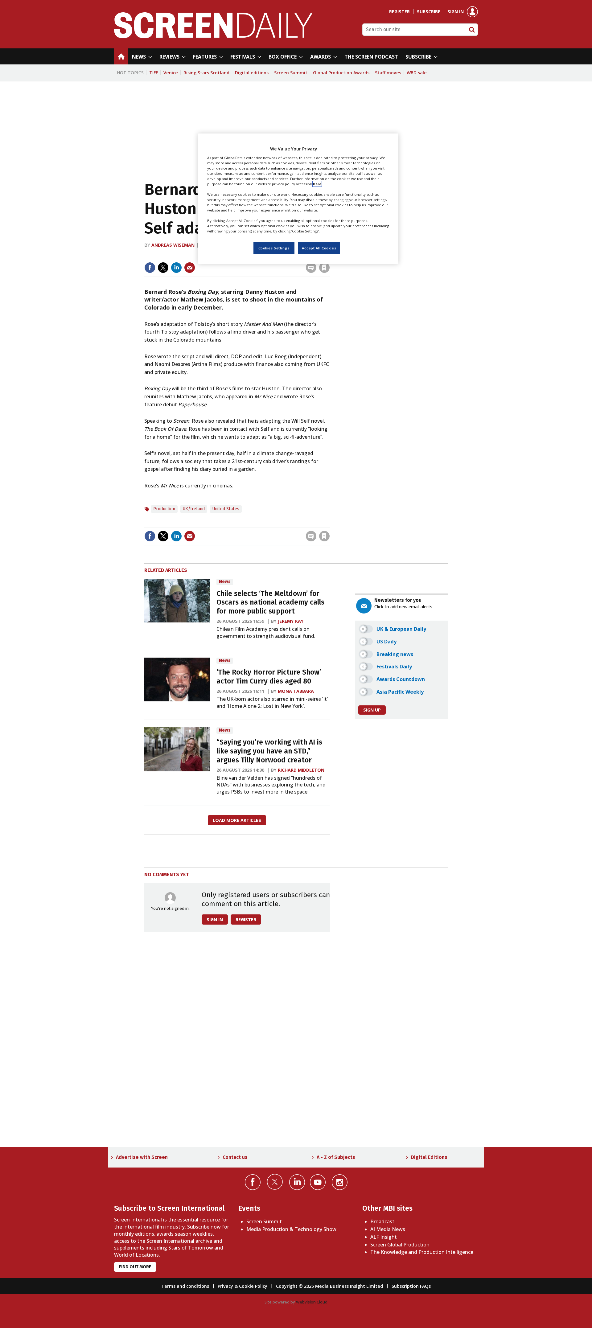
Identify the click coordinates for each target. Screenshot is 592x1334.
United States (225, 508)
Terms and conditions (185, 1286)
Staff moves (388, 73)
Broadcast (382, 1221)
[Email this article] (189, 267)
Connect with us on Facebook (253, 1182)
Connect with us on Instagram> (339, 1182)
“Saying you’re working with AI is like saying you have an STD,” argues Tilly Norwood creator (269, 751)
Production (164, 508)
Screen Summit (290, 73)
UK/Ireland (194, 508)
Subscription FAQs (411, 1286)
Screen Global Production (400, 1244)
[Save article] (324, 267)
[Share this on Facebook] (149, 267)
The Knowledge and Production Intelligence (421, 1252)
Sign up (372, 710)
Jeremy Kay (291, 621)
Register (399, 11)
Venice (170, 73)
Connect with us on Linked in (297, 1182)
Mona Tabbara (296, 691)
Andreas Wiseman (173, 245)
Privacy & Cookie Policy (242, 1286)
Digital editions (252, 73)
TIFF (153, 73)
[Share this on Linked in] (176, 267)
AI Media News (387, 1229)
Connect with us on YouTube (318, 1182)
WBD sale (417, 73)
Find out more (135, 1267)
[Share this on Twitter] (163, 267)
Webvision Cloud (311, 1302)
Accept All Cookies (319, 247)
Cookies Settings (274, 247)
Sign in (455, 11)
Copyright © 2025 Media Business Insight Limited (329, 1286)
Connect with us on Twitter (275, 1181)
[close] (329, 523)
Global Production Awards (341, 73)
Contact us (235, 1157)
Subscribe (428, 11)
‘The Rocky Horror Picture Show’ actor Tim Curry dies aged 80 (268, 676)
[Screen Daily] (213, 36)
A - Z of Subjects (336, 1157)
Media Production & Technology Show (291, 1229)
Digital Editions (429, 1157)
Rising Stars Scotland (206, 73)
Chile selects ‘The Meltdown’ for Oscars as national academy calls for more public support (270, 602)
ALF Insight (383, 1236)
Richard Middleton (301, 770)
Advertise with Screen (142, 1157)
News (225, 581)
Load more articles (237, 820)
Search (472, 30)
